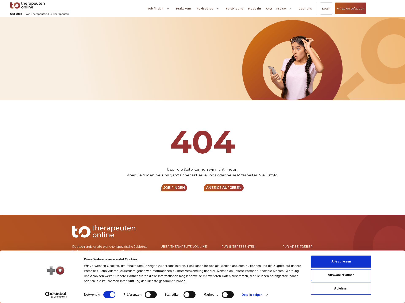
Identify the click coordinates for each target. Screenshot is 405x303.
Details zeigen (252, 294)
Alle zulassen (341, 261)
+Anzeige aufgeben (350, 8)
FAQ (269, 8)
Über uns (305, 8)
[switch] (151, 294)
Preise (281, 8)
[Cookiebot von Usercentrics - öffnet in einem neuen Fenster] (56, 295)
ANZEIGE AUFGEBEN (224, 188)
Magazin (254, 8)
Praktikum (183, 8)
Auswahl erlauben (341, 275)
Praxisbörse (204, 8)
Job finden (155, 8)
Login (326, 8)
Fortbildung (234, 8)
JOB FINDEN (174, 188)
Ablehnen (341, 288)
